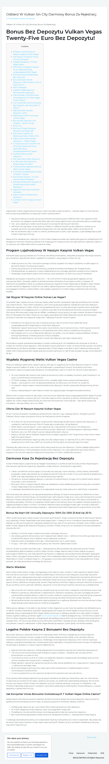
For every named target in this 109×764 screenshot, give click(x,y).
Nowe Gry (17, 126)
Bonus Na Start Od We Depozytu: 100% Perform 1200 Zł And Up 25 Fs (27, 82)
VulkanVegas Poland (16, 19)
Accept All (42, 755)
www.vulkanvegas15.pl (51, 616)
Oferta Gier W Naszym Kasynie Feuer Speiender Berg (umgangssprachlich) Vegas (26, 69)
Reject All (28, 755)
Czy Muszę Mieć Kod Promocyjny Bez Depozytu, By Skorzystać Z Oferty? (27, 105)
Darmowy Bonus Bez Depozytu (26, 159)
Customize (14, 755)
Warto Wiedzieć (20, 87)
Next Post (92, 737)
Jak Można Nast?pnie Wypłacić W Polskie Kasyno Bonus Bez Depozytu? (27, 184)
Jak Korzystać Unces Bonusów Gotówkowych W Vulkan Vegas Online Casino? (26, 97)
